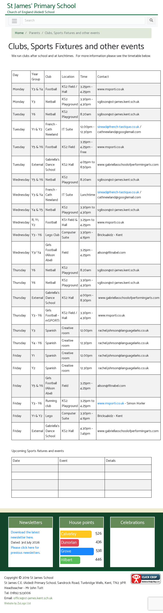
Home (19, 33)
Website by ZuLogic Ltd (17, 603)
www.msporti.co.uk (110, 403)
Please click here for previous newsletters (25, 550)
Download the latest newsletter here (25, 535)
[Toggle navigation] (14, 21)
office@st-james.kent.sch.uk (32, 598)
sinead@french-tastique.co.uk (118, 127)
